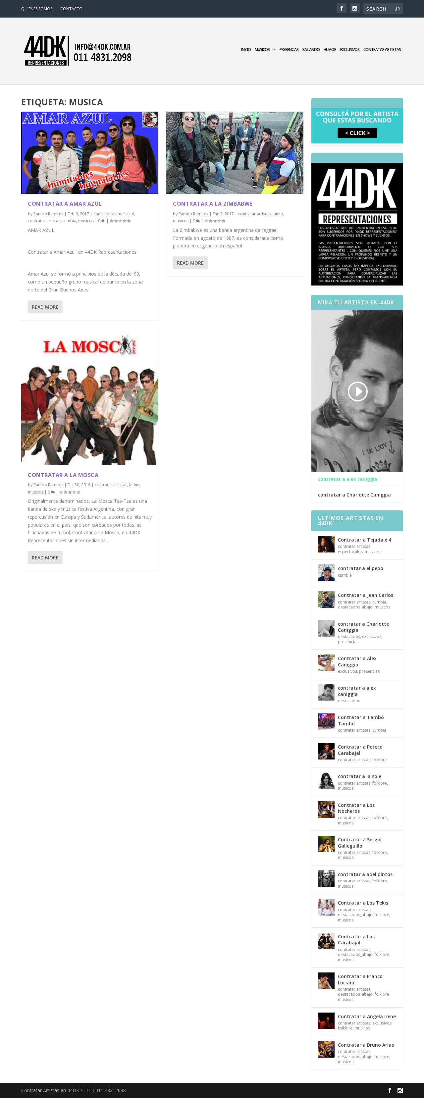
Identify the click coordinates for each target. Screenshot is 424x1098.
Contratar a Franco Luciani (360, 979)
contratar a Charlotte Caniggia (354, 495)
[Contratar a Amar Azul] (89, 153)
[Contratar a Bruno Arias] (326, 1049)
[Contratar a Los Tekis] (326, 907)
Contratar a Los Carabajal (356, 939)
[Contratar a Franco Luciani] (326, 980)
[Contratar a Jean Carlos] (326, 599)
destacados (349, 636)
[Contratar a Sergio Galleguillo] (326, 844)
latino (134, 485)
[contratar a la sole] (326, 780)
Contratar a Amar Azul (65, 203)
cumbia (69, 221)
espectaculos (350, 551)
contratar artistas (382, 49)
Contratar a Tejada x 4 (364, 540)
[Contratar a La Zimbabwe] (234, 153)
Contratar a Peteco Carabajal (360, 750)
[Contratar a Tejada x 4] (326, 544)
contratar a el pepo (360, 568)
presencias (289, 49)
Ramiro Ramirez (48, 214)
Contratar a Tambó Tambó (361, 720)
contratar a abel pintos (365, 874)
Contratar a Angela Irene (367, 1016)
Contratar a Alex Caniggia (357, 661)
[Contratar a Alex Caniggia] (326, 662)
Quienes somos (36, 9)
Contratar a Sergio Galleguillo (360, 842)
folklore (379, 759)
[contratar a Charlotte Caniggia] (326, 628)
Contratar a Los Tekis (363, 903)
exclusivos (349, 49)
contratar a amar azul (113, 214)
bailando (311, 49)
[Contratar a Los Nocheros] (326, 809)
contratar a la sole (359, 776)
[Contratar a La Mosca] (89, 396)
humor (330, 49)
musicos (262, 49)
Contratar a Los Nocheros (356, 808)
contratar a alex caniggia (347, 479)
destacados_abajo (355, 607)
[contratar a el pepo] (326, 572)
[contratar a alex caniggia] (326, 692)
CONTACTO (71, 9)
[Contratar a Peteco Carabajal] (326, 751)
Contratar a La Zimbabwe (212, 203)
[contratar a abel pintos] (326, 878)
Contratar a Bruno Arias (366, 1045)
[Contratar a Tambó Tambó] (326, 721)
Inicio (246, 49)
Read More (45, 307)
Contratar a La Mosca (63, 475)
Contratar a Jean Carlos (365, 595)
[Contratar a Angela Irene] (326, 1021)
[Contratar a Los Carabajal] (326, 941)
